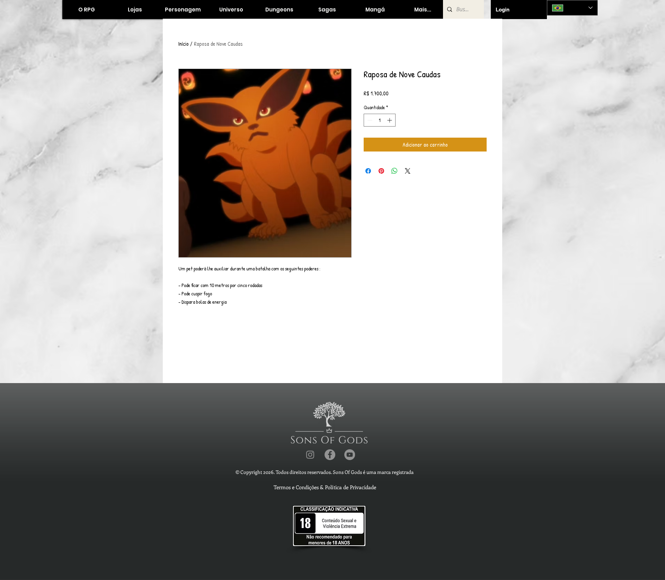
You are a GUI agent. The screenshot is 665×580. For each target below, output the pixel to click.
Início (183, 43)
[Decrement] (369, 120)
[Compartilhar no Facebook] (368, 171)
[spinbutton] (379, 120)
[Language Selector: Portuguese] (572, 8)
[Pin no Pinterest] (381, 171)
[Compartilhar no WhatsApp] (394, 171)
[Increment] (390, 120)
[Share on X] (408, 171)
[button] (134, 9)
